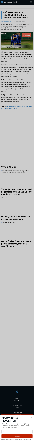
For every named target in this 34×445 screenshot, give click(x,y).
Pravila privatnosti (7, 441)
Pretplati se (17, 436)
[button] (32, 417)
